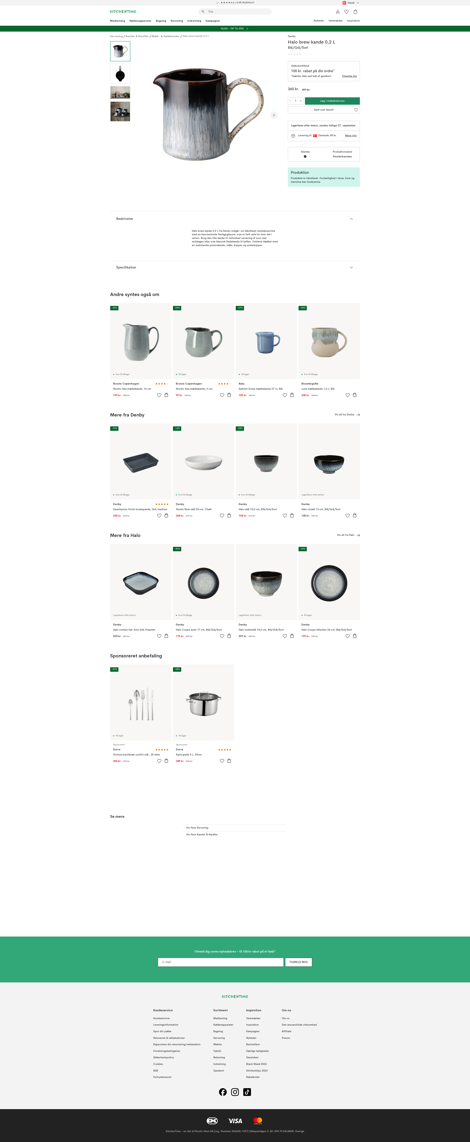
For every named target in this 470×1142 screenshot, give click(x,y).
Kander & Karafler (137, 36)
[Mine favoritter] (346, 11)
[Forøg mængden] (300, 101)
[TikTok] (247, 1092)
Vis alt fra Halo (345, 535)
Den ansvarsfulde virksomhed (299, 1025)
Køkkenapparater (140, 20)
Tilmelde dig (349, 76)
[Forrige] (143, 115)
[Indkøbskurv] (355, 11)
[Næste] (274, 115)
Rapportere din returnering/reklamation (176, 1044)
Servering (177, 20)
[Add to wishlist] (159, 395)
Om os (286, 1018)
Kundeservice (161, 1018)
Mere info (351, 135)
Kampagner (213, 20)
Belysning (219, 1057)
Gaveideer (252, 1057)
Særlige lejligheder (257, 1051)
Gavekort (218, 1070)
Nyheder (319, 20)
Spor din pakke (162, 1031)
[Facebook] (223, 1092)
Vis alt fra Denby (344, 414)
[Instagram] (235, 1092)
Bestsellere (253, 1044)
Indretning (194, 20)
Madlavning (117, 20)
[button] (294, 54)
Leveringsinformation (165, 1025)
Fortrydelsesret (162, 1077)
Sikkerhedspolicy (163, 1057)
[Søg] (203, 11)
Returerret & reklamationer (169, 1038)
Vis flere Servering (197, 828)
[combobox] (351, 3)
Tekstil (217, 1051)
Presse (286, 1038)
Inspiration (353, 20)
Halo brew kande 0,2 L (195, 36)
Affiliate (286, 1031)
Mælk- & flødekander (166, 36)
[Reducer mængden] (290, 101)
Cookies (158, 1064)
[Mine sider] (337, 11)
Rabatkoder (253, 1077)
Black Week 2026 (256, 1064)
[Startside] (123, 11)
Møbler (217, 1044)
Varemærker (335, 20)
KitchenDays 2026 (257, 1070)
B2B (155, 1070)
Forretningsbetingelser (166, 1051)
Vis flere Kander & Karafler (202, 834)
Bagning (161, 20)
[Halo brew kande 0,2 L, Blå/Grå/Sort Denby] (208, 114)
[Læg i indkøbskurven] (166, 395)
